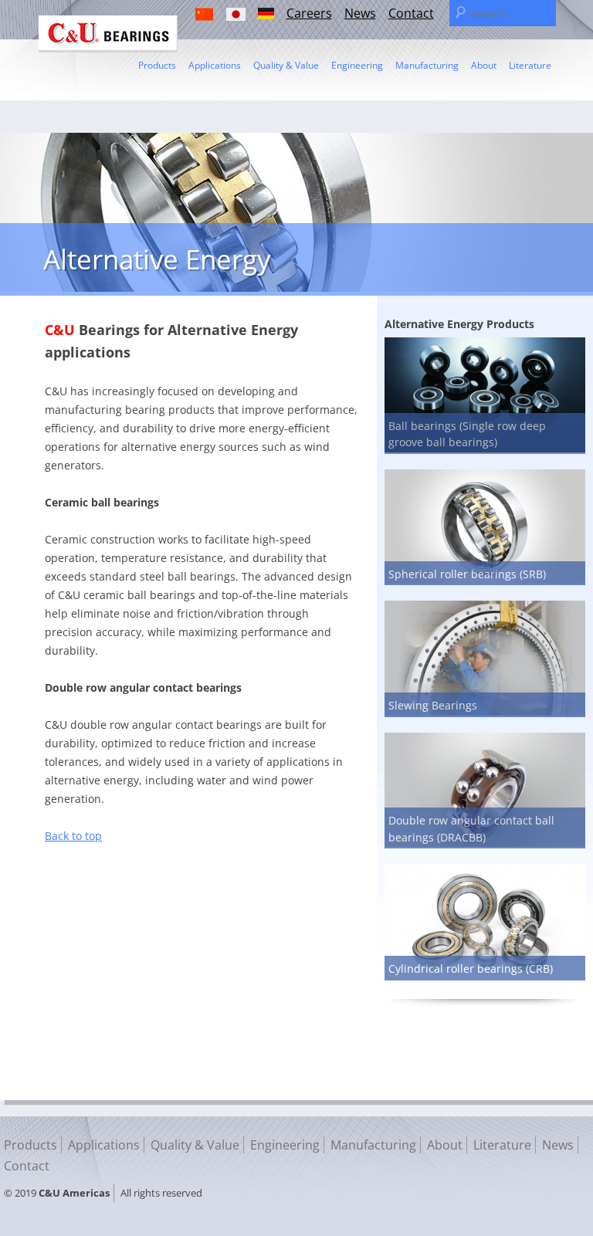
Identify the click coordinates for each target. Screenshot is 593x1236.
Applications (214, 65)
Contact (411, 13)
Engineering (357, 65)
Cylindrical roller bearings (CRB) (470, 968)
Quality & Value (286, 65)
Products (157, 65)
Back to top (73, 835)
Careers (309, 13)
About (483, 65)
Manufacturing (427, 65)
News (360, 13)
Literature (530, 65)
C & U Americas (108, 33)
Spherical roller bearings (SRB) (467, 574)
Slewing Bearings (432, 705)
